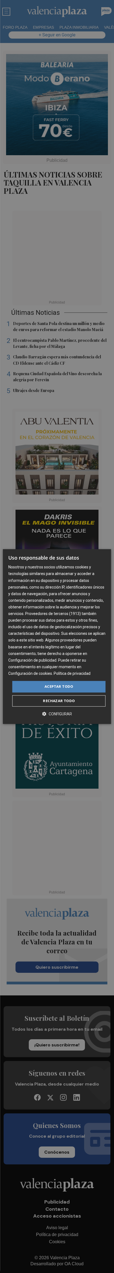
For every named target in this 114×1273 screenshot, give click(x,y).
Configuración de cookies (30, 673)
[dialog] (57, 636)
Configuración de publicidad (32, 660)
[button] (57, 714)
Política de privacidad (72, 673)
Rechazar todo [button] (59, 700)
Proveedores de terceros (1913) (53, 613)
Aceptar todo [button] (59, 686)
